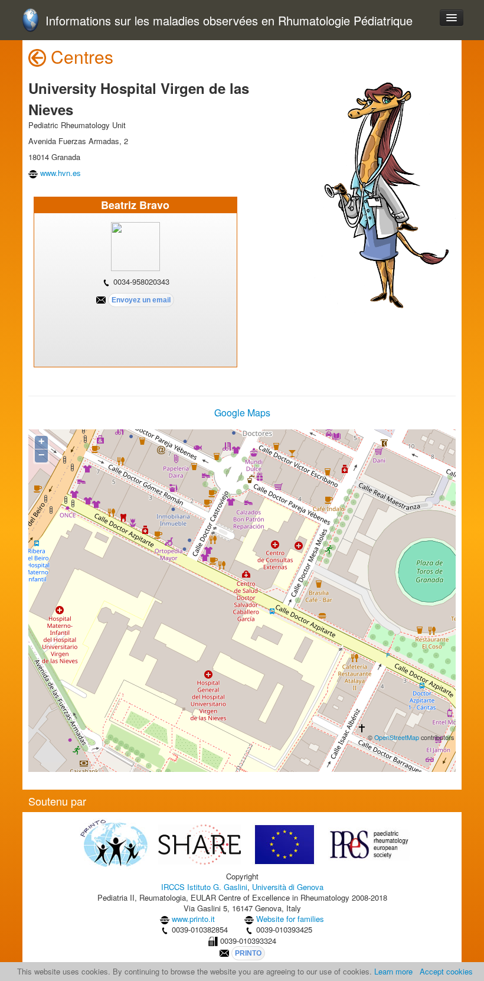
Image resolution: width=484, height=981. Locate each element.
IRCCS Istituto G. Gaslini (204, 886)
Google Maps (242, 412)
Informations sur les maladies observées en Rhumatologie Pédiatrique (229, 21)
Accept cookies (446, 971)
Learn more (393, 971)
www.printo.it (193, 918)
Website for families (290, 918)
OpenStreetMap (396, 737)
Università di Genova (287, 886)
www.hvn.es (60, 172)
